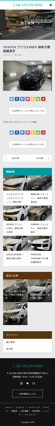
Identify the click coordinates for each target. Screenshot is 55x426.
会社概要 (24, 411)
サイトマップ (30, 415)
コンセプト (20, 407)
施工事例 (18, 55)
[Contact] (33, 383)
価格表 (14, 411)
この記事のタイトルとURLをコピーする (27, 111)
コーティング (34, 407)
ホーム (8, 407)
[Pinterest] (27, 383)
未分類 (9, 349)
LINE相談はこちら (27, 394)
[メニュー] (50, 5)
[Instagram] (21, 383)
